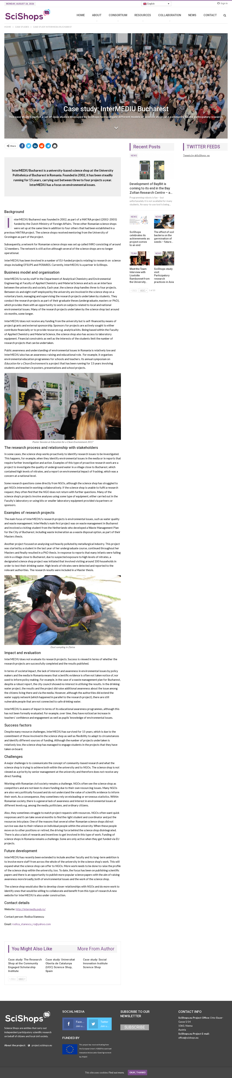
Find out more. (116, 1072)
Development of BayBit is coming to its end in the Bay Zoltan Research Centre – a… (151, 188)
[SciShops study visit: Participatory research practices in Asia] (164, 258)
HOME (81, 15)
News (134, 155)
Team (134, 253)
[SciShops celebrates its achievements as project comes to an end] (140, 222)
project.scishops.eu (42, 1045)
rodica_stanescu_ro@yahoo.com (31, 924)
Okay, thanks (137, 1072)
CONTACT (210, 15)
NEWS (192, 15)
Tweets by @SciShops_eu (196, 155)
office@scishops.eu (188, 1037)
